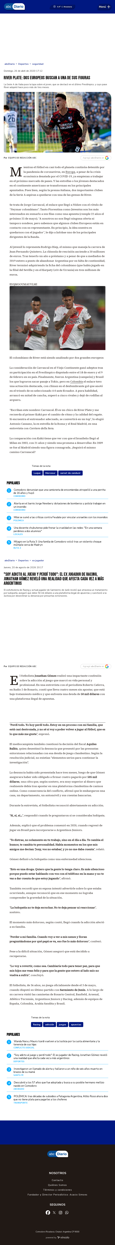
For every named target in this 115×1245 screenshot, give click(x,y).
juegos (62, 1024)
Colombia (76, 381)
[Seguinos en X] (54, 1212)
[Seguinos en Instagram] (60, 1212)
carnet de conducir (70, 473)
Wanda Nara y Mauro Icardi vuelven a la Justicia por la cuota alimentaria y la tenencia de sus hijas (56, 1043)
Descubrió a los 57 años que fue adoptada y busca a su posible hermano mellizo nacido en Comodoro (58, 1084)
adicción (49, 1024)
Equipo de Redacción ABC (22, 158)
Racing (36, 1024)
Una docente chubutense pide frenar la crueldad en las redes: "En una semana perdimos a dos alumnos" (57, 529)
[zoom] (57, 122)
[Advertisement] (57, 38)
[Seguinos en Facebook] (48, 1212)
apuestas (76, 1024)
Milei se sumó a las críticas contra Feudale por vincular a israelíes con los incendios (61, 517)
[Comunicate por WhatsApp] (67, 1212)
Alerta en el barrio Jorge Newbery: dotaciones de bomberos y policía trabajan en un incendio (59, 505)
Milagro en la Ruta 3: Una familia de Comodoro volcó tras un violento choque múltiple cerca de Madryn (57, 543)
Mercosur (50, 473)
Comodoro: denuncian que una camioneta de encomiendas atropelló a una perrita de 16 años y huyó (59, 491)
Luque (37, 473)
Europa (70, 172)
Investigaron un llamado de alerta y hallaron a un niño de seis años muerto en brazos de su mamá (57, 1070)
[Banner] (57, 722)
